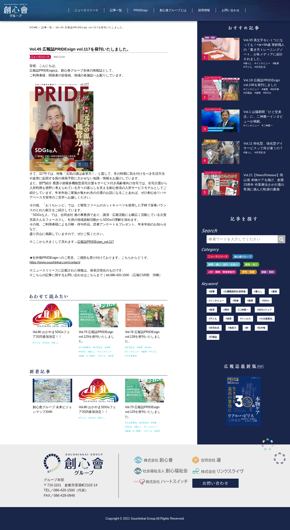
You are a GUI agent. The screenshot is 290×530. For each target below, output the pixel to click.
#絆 (246, 327)
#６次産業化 (85, 347)
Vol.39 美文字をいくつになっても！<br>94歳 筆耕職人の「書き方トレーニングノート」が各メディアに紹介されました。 (264, 49)
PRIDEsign (141, 10)
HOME (34, 27)
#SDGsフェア (264, 309)
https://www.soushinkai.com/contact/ (55, 262)
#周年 (226, 309)
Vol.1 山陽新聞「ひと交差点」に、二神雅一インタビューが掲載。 (263, 116)
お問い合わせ (230, 10)
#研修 (236, 300)
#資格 (258, 92)
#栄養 (107, 347)
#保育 (111, 356)
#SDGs (45, 343)
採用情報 (204, 10)
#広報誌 (248, 92)
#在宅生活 (98, 347)
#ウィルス (245, 318)
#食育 (212, 309)
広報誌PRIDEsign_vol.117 (95, 241)
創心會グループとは (173, 10)
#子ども (36, 343)
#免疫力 (232, 327)
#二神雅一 (91, 356)
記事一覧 (116, 10)
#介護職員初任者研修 (234, 291)
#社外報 (274, 89)
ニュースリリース (86, 10)
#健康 (81, 356)
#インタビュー (105, 351)
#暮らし (55, 343)
